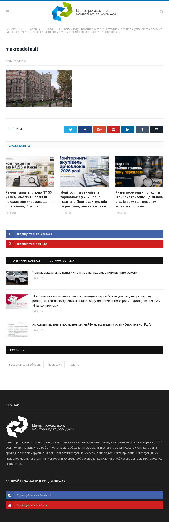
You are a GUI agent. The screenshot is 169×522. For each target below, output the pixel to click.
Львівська (55, 364)
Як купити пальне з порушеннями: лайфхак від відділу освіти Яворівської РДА (91, 324)
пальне (74, 364)
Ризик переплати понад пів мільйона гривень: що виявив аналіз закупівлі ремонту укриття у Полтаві (139, 199)
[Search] (161, 11)
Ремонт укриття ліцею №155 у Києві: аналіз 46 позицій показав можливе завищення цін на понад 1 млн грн (29, 199)
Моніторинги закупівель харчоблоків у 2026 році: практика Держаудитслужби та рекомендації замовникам (84, 199)
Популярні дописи (25, 260)
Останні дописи (62, 260)
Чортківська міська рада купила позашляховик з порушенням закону (85, 273)
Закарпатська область (25, 364)
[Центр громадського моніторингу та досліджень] (84, 11)
